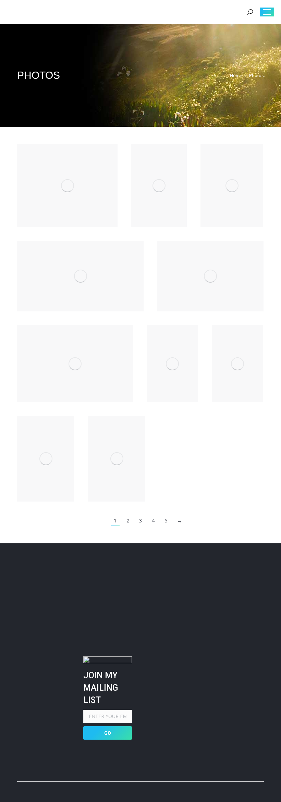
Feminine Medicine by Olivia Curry (232, 185)
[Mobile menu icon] (267, 12)
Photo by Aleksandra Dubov (210, 276)
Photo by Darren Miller (172, 363)
